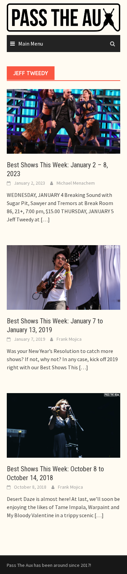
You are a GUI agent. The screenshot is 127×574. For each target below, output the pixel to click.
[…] (45, 219)
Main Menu (30, 43)
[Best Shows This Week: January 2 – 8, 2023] (63, 120)
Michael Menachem (76, 183)
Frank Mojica (69, 339)
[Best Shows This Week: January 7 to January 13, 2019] (63, 276)
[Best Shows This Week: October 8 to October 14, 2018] (63, 424)
